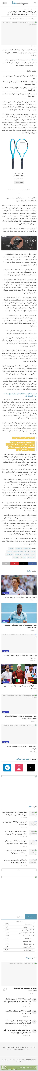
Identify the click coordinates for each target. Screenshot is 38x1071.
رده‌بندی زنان (19, 917)
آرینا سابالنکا (27, 548)
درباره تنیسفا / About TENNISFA (22, 1050)
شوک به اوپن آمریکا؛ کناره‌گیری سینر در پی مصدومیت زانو (20, 597)
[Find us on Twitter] (31, 767)
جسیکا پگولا (26, 554)
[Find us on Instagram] (19, 767)
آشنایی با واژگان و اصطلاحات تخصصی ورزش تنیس (18, 1012)
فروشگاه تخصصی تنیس (22, 1047)
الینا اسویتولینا (18, 548)
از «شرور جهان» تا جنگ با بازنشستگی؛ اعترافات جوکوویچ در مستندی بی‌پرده (18, 1021)
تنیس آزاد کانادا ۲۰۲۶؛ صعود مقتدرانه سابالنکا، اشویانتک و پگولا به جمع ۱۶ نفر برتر (17, 1001)
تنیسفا (34, 60)
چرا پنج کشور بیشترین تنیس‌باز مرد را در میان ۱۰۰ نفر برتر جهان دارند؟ (17, 1031)
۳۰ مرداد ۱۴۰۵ (32, 600)
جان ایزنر (33, 554)
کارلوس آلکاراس (9, 554)
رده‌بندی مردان (31, 917)
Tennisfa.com (29, 1060)
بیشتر (19, 870)
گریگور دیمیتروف (31, 557)
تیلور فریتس (27, 950)
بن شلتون (28, 938)
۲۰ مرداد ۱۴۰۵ (32, 751)
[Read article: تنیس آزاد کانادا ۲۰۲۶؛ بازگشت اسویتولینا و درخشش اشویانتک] (19, 734)
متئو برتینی (22, 557)
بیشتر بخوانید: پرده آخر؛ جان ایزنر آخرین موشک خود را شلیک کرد (20, 395)
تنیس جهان (26, 9)
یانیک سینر (15, 557)
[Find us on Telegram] (7, 767)
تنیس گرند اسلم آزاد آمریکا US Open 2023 (18, 551)
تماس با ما (9, 1050)
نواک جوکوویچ (27, 941)
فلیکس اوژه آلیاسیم (25, 932)
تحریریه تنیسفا (32, 19)
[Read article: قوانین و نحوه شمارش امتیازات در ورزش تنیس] (19, 974)
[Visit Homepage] (20, 3)
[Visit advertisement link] (19, 243)
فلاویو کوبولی (27, 947)
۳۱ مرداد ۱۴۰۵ (23, 817)
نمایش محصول (19, 182)
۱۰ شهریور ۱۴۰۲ (23, 19)
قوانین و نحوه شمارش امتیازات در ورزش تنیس (25, 989)
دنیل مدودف (18, 554)
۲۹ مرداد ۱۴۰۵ (32, 660)
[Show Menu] (35, 3)
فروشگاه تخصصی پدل (8, 1047)
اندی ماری (11, 548)
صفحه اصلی (34, 9)
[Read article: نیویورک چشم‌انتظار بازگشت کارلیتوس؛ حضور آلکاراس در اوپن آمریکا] (19, 643)
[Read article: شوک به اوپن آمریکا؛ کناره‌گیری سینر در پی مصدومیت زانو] (19, 585)
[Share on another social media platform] (6, 563)
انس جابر (33, 551)
